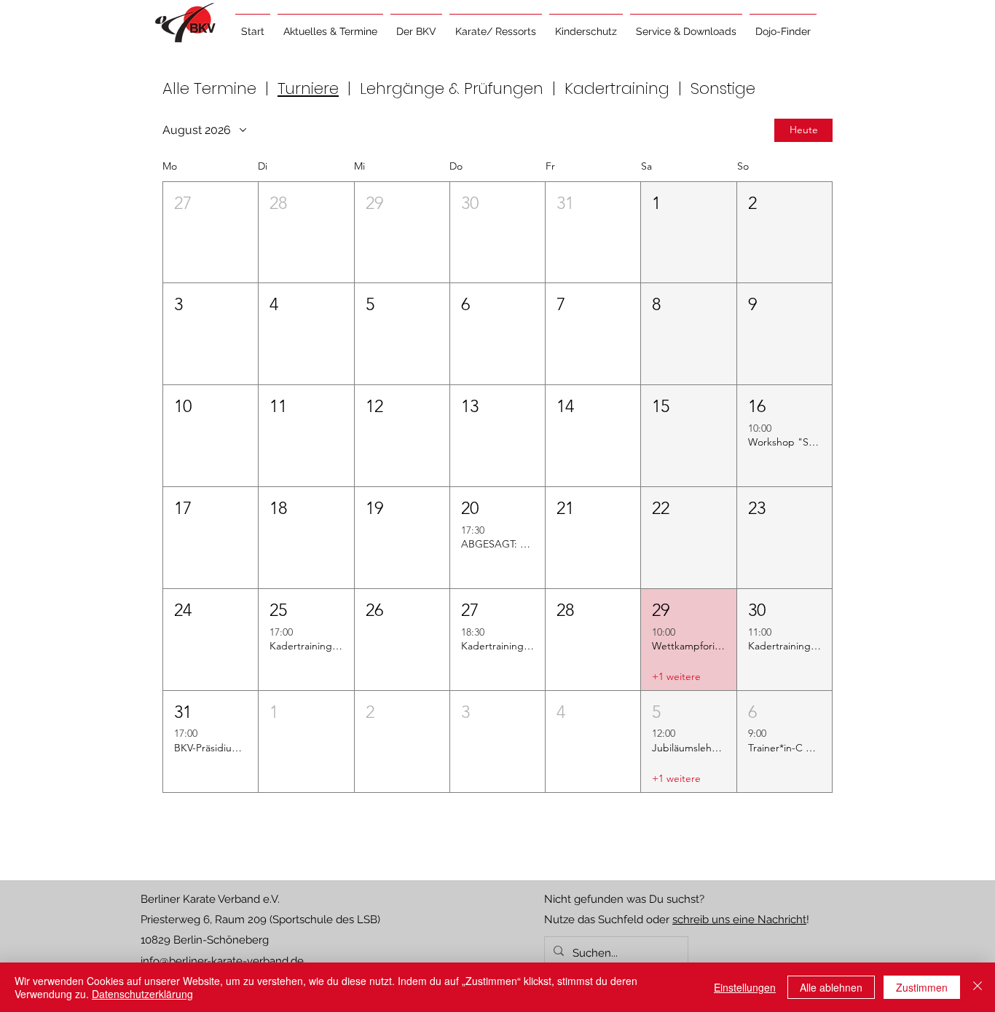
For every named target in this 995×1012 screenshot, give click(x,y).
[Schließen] (977, 987)
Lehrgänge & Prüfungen (451, 88)
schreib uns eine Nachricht (739, 919)
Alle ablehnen (831, 987)
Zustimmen (922, 987)
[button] (330, 25)
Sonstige (723, 88)
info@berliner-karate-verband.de (222, 961)
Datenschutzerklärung (142, 994)
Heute (804, 129)
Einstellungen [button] (745, 987)
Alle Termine (211, 88)
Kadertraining (617, 88)
